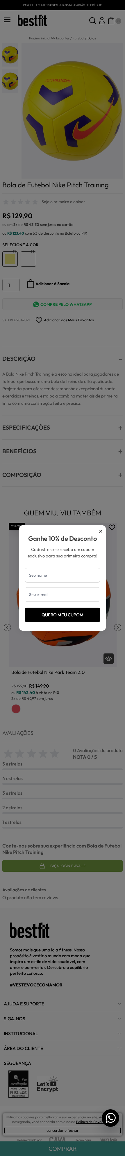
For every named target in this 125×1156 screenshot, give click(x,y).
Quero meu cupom (62, 615)
